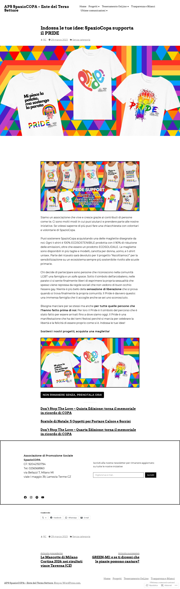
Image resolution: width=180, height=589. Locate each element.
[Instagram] (31, 497)
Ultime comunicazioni (93, 10)
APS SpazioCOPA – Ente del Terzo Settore (36, 8)
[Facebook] (25, 497)
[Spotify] (36, 497)
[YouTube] (42, 497)
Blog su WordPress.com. (67, 583)
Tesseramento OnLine (114, 6)
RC (44, 39)
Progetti (93, 6)
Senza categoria (81, 39)
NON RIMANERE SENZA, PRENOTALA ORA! (72, 394)
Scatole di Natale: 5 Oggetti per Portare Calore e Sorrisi (86, 421)
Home (83, 6)
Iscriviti (150, 475)
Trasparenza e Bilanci (143, 6)
